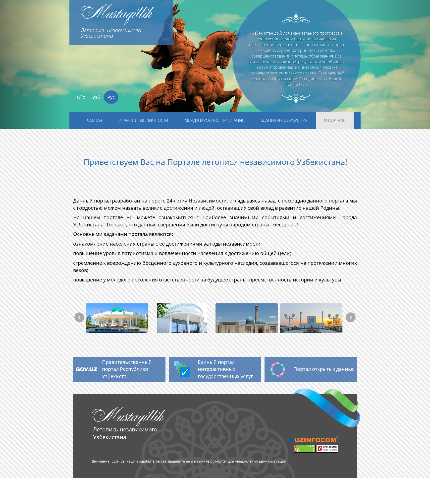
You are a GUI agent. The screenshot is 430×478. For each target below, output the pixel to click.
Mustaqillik (116, 19)
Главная (93, 120)
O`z (81, 97)
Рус (111, 97)
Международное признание (214, 120)
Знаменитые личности (143, 120)
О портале (334, 120)
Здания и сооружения (284, 120)
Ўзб (96, 97)
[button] (32, 74)
